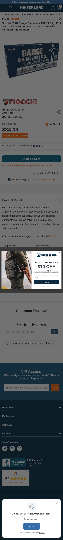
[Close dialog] (59, 252)
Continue (47, 282)
